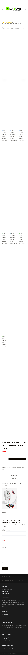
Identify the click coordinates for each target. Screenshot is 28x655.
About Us (14, 580)
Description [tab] (14, 475)
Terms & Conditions (7, 640)
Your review (5, 547)
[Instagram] (4, 576)
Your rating (3, 530)
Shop (3, 580)
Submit (5, 569)
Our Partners (5, 593)
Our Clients (5, 591)
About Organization (7, 589)
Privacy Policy (5, 637)
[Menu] (2, 9)
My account (20, 580)
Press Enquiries (6, 618)
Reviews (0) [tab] (14, 478)
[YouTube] (6, 576)
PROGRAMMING (10, 466)
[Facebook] (2, 576)
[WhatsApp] (9, 576)
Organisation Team (7, 616)
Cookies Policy (5, 639)
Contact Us (8, 580)
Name (3, 534)
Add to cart (17, 459)
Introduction (5, 614)
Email (3, 540)
